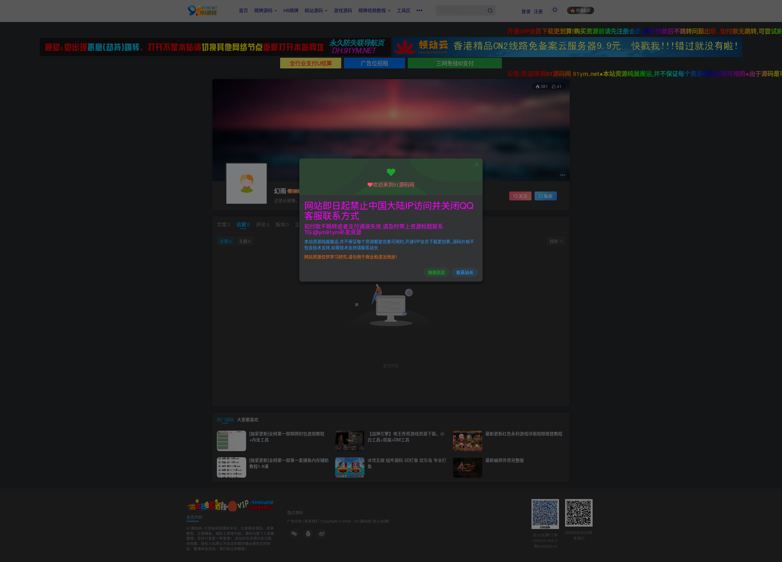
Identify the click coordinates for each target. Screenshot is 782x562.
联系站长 (464, 272)
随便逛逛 (436, 272)
